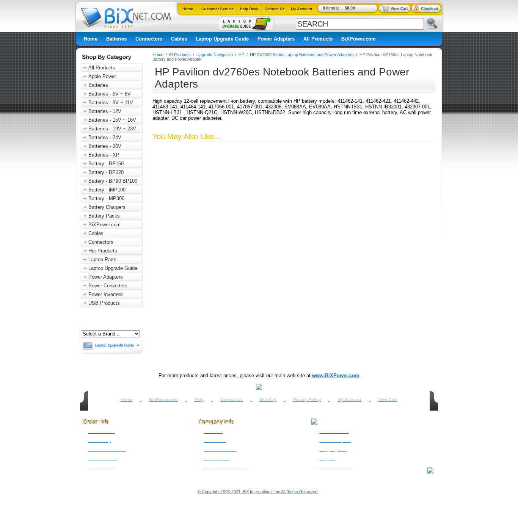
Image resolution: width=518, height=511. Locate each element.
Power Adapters (276, 39)
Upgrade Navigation (214, 54)
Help (199, 399)
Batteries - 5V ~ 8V (109, 94)
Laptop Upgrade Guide (222, 39)
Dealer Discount (335, 468)
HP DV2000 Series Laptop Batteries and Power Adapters (302, 54)
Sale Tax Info (100, 468)
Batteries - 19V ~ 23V (112, 129)
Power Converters (107, 285)
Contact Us (231, 399)
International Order (107, 449)
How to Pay (99, 440)
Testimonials (216, 458)
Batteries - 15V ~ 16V (112, 120)
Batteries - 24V (104, 137)
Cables (179, 39)
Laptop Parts (102, 259)
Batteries (116, 39)
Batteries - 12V (104, 111)
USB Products (104, 303)
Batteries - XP (103, 155)
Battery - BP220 (106, 172)
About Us (213, 431)
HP (241, 54)
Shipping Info (333, 449)
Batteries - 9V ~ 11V (110, 102)
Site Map (267, 399)
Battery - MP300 (106, 198)
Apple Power (102, 76)
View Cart (387, 399)
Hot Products (102, 251)
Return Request (335, 440)
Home (90, 39)
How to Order (101, 431)
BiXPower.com (358, 39)
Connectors (148, 39)
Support (327, 458)
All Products (318, 39)
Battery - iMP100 (107, 190)
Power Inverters (105, 294)
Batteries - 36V (104, 146)
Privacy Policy (307, 399)
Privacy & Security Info (226, 468)
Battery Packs (104, 216)
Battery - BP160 (106, 163)
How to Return (333, 431)
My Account (349, 399)
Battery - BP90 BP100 (112, 181)
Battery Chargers (107, 207)
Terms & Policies (220, 449)
